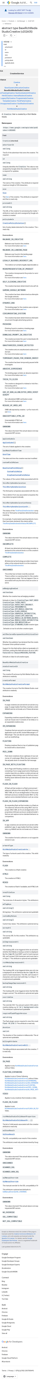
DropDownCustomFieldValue (18, 475)
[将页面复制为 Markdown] (11, 35)
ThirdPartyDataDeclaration (14, 487)
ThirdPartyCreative (24, 101)
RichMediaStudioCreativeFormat (16, 684)
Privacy (11, 1371)
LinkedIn (5, 1292)
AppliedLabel (8, 443)
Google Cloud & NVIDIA (9, 1272)
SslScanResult (9, 1134)
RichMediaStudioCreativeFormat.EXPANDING (20, 1081)
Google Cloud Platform (10, 1358)
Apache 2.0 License (8, 1238)
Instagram (5, 1288)
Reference (8, 24)
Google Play (6, 1330)
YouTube (5, 1299)
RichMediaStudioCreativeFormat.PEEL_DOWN (21, 1087)
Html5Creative (7, 96)
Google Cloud (6, 1326)
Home (4, 21)
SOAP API (31, 21)
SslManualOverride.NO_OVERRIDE (15, 1192)
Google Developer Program (11, 1257)
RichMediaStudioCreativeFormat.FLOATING (20, 1085)
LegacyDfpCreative (8, 98)
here (24, 246)
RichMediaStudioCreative (17, 109)
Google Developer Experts (11, 1265)
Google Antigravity (8, 1323)
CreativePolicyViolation (13, 223)
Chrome (4, 1312)
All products (6, 1361)
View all (4, 1333)
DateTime (6, 454)
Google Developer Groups (10, 1261)
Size (4, 193)
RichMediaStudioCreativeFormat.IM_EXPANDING (22, 1083)
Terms (4, 1371)
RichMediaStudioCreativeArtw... (16, 849)
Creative (17, 82)
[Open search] (31, 2)
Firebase (5, 1316)
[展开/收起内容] (11, 42)
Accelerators (6, 1268)
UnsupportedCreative (8, 104)
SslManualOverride (10, 1182)
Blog (3, 1281)
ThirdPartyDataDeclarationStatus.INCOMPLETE (19, 523)
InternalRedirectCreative (22, 96)
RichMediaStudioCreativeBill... (17, 1045)
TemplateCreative (9, 101)
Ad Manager (24, 2)
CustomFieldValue (14, 471)
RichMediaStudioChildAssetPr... (17, 1120)
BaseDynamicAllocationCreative (17, 88)
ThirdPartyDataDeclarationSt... (17, 507)
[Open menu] (3, 2)
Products (11, 21)
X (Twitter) (5, 1295)
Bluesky (4, 1285)
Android (4, 1308)
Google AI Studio (7, 1319)
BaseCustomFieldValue (12, 468)
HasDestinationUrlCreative (25, 93)
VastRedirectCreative (25, 104)
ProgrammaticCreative (24, 98)
